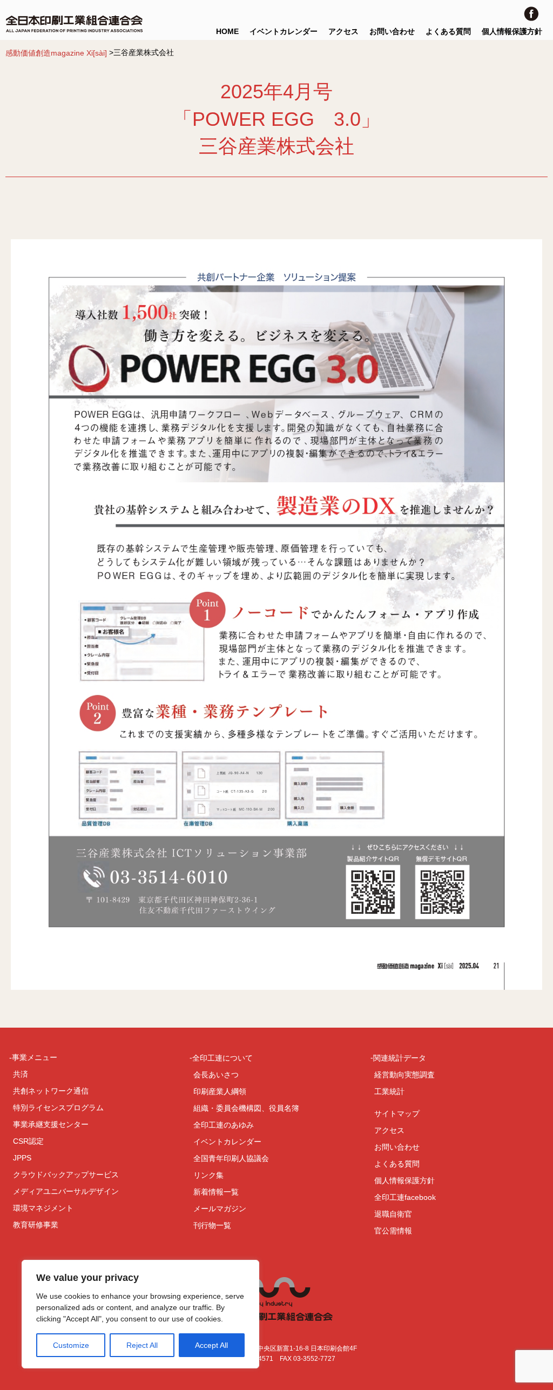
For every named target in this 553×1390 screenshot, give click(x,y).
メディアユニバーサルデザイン (66, 1191)
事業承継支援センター (51, 1124)
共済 (20, 1074)
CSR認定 (28, 1141)
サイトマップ (397, 1113)
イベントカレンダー (283, 31)
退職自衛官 (393, 1214)
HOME (227, 31)
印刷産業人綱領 (219, 1091)
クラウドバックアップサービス (66, 1174)
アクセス (343, 31)
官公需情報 (393, 1230)
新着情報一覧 (216, 1191)
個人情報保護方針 (512, 31)
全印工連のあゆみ (223, 1125)
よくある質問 (448, 31)
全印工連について (222, 1058)
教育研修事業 (35, 1224)
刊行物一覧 (212, 1225)
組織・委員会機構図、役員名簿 (246, 1108)
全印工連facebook (405, 1197)
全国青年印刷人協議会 (231, 1158)
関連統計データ (399, 1058)
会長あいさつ (216, 1074)
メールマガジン (219, 1208)
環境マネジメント (43, 1208)
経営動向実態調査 (404, 1074)
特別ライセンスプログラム (58, 1107)
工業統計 (389, 1091)
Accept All (211, 1345)
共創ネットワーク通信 (51, 1091)
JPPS (22, 1157)
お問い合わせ (392, 31)
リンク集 (208, 1175)
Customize (71, 1345)
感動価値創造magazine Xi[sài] (56, 53)
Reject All (142, 1345)
